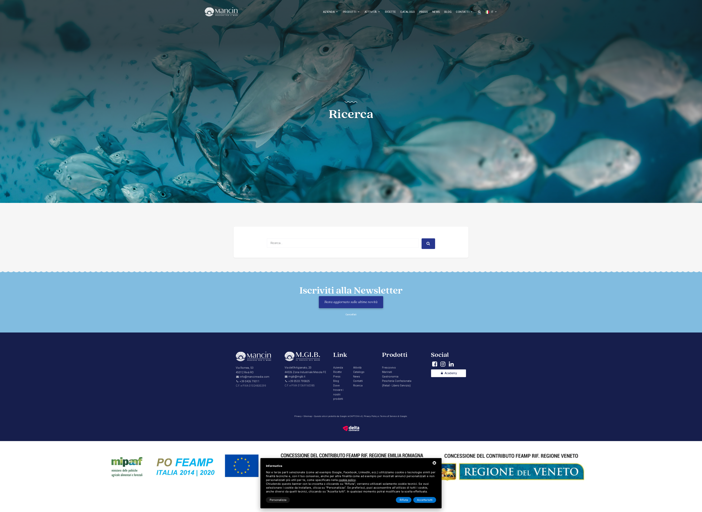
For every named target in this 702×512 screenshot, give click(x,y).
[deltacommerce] (351, 428)
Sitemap (308, 416)
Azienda (329, 12)
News (436, 12)
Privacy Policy (371, 416)
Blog (448, 12)
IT (491, 12)
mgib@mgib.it (296, 376)
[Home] (253, 358)
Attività (371, 12)
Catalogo (407, 12)
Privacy (297, 416)
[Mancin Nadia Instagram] (443, 365)
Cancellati (351, 314)
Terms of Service (388, 416)
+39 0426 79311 (249, 381)
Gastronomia (390, 376)
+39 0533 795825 (299, 381)
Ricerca (358, 385)
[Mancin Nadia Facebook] (434, 365)
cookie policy (347, 480)
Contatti (462, 12)
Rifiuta (404, 500)
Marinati (387, 372)
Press (423, 12)
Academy (450, 373)
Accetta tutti (425, 500)
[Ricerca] (479, 12)
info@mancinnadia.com (254, 376)
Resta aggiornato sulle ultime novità (351, 302)
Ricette (390, 12)
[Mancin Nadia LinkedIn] (451, 365)
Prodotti (349, 12)
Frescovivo (389, 367)
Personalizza (278, 500)
